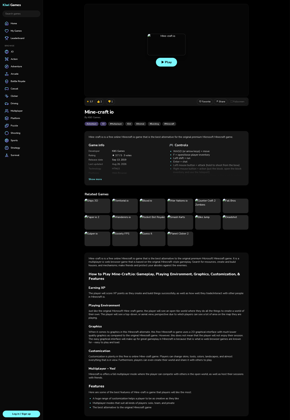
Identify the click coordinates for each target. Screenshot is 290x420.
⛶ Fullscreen (237, 101)
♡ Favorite (205, 101)
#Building (154, 124)
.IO (103, 124)
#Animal (140, 124)
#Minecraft (169, 124)
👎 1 (110, 101)
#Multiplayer (116, 124)
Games (12, 5)
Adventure (91, 124)
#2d (129, 124)
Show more (95, 179)
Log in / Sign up (21, 413)
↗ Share (220, 101)
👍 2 (99, 101)
